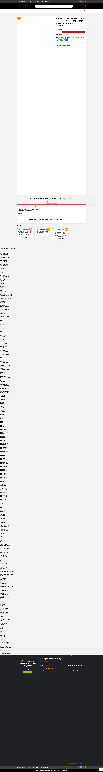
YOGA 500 (2, 536)
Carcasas (2, 370)
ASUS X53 (2, 355)
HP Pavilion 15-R (3, 447)
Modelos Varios (3, 541)
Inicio (19, 10)
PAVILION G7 (2, 487)
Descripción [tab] (21, 206)
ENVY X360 (2, 410)
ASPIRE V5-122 (3, 287)
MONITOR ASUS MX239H (5, 365)
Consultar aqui (27, 672)
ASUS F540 (2, 327)
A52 (1, 318)
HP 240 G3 (2, 414)
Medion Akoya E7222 (4, 547)
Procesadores (3, 581)
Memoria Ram (2, 540)
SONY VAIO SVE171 (4, 608)
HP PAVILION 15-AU (4, 441)
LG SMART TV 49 (3, 544)
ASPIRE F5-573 (3, 284)
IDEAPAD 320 (2, 517)
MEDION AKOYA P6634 (4, 548)
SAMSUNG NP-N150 (4, 590)
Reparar (46, 10)
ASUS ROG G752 (3, 344)
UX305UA (62, 38)
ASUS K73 (2, 338)
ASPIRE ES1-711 (3, 283)
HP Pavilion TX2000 (4, 465)
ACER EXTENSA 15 (4, 265)
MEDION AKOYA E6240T (5, 545)
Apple (1, 290)
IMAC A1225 (20, 229)
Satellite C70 (2, 636)
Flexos (1, 406)
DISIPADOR (69, 37)
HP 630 (1, 421)
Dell (1, 380)
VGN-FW (1, 617)
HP (0, 409)
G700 (1, 510)
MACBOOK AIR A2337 (4, 310)
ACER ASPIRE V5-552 (4, 262)
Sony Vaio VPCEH (3, 615)
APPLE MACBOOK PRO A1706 (6, 294)
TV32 (1, 598)
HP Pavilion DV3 (3, 450)
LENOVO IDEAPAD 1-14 (4, 525)
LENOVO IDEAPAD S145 (5, 526)
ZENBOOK (66, 38)
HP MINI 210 (2, 436)
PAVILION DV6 (3, 485)
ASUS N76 (2, 342)
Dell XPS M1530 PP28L (4, 392)
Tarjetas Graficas (3, 623)
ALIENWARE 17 (3, 383)
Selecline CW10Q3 (3, 553)
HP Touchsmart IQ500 (4, 478)
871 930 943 (60, 45)
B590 (1, 504)
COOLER (65, 37)
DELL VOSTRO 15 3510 (4, 389)
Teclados (2, 624)
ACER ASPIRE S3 (3, 258)
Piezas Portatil (38, 10)
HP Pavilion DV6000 (4, 456)
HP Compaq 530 (3, 491)
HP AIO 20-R (2, 424)
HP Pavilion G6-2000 (4, 463)
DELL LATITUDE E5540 (4, 387)
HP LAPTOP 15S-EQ (4, 432)
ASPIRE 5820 (2, 275)
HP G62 (1, 430)
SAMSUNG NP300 (3, 593)
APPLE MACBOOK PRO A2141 (6, 297)
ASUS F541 (2, 328)
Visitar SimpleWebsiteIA (51, 203)
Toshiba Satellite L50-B (4, 646)
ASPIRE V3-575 (3, 286)
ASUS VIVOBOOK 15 (4, 353)
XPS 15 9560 (2, 400)
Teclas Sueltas (3, 625)
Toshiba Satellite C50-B (4, 642)
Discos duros (2, 403)
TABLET (1, 620)
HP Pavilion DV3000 (4, 451)
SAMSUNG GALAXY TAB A (5, 589)
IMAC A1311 (2, 303)
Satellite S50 (2, 639)
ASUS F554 (2, 332)
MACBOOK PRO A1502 (60, 229)
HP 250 (38, 229)
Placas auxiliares (3, 578)
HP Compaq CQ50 (3, 499)
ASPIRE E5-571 (3, 282)
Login (79, 6)
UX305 (78, 37)
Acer (1, 250)
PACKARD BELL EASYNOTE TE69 (7, 571)
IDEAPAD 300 (2, 514)
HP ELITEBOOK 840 (4, 428)
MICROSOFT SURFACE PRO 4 (6, 551)
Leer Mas (46, 661)
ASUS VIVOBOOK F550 (4, 354)
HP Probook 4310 (3, 469)
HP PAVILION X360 (3, 466)
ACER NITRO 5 (3, 267)
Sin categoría (2, 604)
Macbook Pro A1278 (4, 312)
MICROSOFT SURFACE (4, 621)
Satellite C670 (3, 635)
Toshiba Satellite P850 (4, 649)
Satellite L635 (2, 638)
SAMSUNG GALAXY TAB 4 (5, 587)
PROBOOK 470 (3, 488)
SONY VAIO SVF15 (3, 609)
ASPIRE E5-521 (3, 280)
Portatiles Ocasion (4, 579)
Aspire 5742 (2, 272)
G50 (1, 507)
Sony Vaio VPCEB (3, 613)
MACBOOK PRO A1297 (4, 314)
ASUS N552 (2, 339)
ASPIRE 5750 (2, 273)
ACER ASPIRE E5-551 (4, 254)
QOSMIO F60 (2, 629)
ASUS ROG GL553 (3, 346)
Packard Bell (2, 564)
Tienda (28, 767)
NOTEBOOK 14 (3, 480)
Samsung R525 (3, 596)
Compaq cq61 (3, 376)
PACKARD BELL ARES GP (5, 570)
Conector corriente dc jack (5, 379)
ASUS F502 (2, 325)
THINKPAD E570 (3, 533)
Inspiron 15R (2, 395)
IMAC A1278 (2, 302)
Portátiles (24, 10)
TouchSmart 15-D (3, 489)
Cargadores (2, 372)
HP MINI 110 (2, 433)
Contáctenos (23, 767)
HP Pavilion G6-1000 (4, 462)
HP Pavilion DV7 (3, 458)
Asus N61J (2, 340)
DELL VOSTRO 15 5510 (4, 391)
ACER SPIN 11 (3, 268)
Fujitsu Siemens (3, 407)
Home (18, 767)
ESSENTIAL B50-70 (4, 506)
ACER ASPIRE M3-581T (4, 257)
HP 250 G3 (2, 417)
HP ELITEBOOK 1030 (4, 426)
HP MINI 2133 (2, 437)
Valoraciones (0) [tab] (32, 206)
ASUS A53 (2, 320)
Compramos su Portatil (55, 10)
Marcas (30, 10)
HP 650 (1, 422)
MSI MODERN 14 (3, 563)
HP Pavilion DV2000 (4, 448)
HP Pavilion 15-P (3, 445)
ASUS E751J (2, 321)
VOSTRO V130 (3, 399)
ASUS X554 (2, 361)
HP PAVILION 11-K (3, 440)
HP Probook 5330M (4, 476)
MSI (0, 558)
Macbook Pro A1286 (4, 313)
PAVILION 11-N (3, 482)
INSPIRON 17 (2, 396)
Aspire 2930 (2, 269)
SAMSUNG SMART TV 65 (5, 597)
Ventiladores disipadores (71, 35)
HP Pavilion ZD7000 (4, 467)
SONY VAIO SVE (3, 606)
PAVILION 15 (2, 484)
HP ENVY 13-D (3, 429)
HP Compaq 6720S (3, 495)
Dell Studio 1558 (3, 388)
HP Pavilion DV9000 (4, 459)
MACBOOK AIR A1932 (4, 309)
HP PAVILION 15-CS (4, 443)
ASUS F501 (2, 324)
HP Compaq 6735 (3, 496)
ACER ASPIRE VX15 (4, 264)
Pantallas (2, 575)
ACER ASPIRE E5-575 (4, 256)
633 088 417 (67, 45)
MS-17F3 (2, 560)
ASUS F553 (2, 331)
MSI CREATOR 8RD (4, 562)
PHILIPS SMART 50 (4, 552)
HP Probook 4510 (3, 470)
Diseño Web (71, 10)
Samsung (2, 582)
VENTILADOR (2, 651)
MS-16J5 (1, 559)
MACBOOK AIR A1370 (4, 306)
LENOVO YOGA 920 (4, 530)
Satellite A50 (2, 631)
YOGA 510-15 (2, 537)
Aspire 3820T (2, 271)
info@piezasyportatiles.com (47, 1)
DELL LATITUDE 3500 (4, 385)
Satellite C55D (3, 634)
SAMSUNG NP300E (4, 594)
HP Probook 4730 (3, 474)
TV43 (1, 600)
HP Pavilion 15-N (3, 444)
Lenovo (1, 503)
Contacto (64, 10)
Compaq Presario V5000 (5, 377)
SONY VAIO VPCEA (4, 612)
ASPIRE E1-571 (3, 279)
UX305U (57, 38)
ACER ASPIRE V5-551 (4, 261)
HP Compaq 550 (3, 492)
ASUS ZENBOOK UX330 (4, 364)
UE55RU (1, 602)
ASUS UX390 (2, 350)
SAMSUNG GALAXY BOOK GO (6, 585)
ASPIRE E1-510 (3, 278)
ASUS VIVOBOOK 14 (4, 351)
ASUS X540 (2, 358)
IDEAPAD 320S (3, 518)
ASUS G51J (2, 336)
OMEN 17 (2, 481)
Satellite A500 (2, 632)
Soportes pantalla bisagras (5, 619)
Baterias (1, 368)
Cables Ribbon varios (4, 369)
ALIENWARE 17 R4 (3, 384)
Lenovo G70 (2, 523)
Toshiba (1, 627)
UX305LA (82, 37)
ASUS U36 (2, 347)
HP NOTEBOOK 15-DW (4, 439)
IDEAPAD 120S (3, 512)
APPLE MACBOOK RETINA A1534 (6, 298)
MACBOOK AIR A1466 (4, 308)
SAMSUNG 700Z (3, 583)
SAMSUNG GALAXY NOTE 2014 (6, 586)
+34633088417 (37, 1)
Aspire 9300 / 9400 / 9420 (5, 276)
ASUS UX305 (24, 14)
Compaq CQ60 (3, 374)
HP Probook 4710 (3, 473)
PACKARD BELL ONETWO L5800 (6, 574)
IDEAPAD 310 (2, 515)
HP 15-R (1, 413)
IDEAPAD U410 (3, 521)
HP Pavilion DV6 (3, 455)
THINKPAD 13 (2, 532)
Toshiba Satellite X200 (4, 650)
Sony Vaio (2, 605)
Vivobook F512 (3, 366)
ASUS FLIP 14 (3, 335)
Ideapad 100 (2, 511)
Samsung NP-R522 (4, 591)
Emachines (2, 404)
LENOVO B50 (2, 522)
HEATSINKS (74, 37)
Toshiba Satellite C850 (4, 643)
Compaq (1, 373)
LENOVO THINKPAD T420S (5, 528)
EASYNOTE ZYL (3, 568)
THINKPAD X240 (3, 534)
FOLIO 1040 (2, 411)
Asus (20, 14)
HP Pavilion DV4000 (4, 452)
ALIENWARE (2, 381)
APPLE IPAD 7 (3, 291)
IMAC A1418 (2, 305)
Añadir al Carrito (74, 32)
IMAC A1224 (2, 299)
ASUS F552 (2, 329)
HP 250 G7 (2, 418)
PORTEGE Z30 (3, 628)
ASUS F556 (2, 333)
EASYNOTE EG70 (3, 566)
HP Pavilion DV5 (3, 454)
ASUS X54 (2, 357)
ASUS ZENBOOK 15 (4, 362)
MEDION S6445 (3, 549)
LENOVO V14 (2, 529)
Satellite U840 (3, 640)
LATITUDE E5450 (3, 398)
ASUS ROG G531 (3, 343)
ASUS (62, 37)
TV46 (1, 601)
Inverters (2, 500)
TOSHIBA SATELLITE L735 (5, 647)
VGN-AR (1, 616)
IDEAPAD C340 (3, 519)
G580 (1, 508)
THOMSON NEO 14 (4, 555)
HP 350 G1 (2, 419)
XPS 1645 (2, 402)
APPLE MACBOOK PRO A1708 (6, 295)
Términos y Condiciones (36, 767)
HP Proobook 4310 (4, 477)
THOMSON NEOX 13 (4, 556)
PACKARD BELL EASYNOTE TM (6, 572)
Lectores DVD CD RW (4, 502)
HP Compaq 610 (3, 493)
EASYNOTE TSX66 (3, 567)
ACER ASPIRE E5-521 (4, 253)
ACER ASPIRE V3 (3, 260)
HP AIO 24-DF (2, 425)
